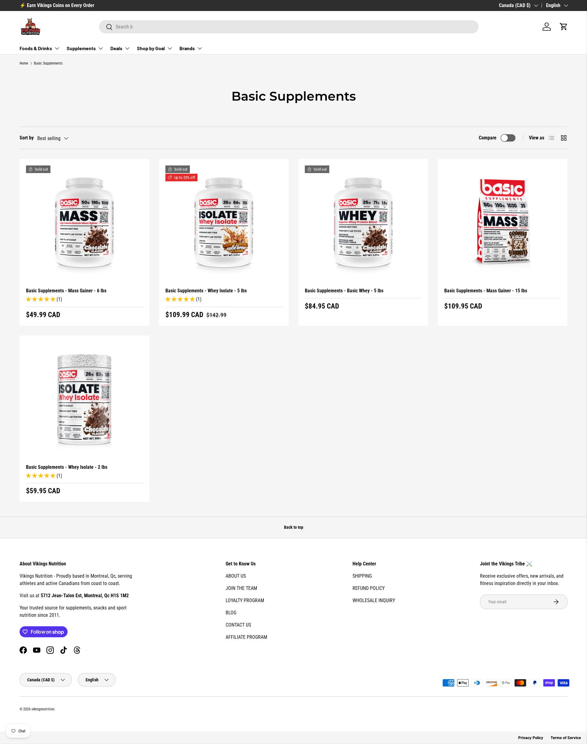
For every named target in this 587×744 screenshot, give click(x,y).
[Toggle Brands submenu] (199, 48)
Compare (488, 138)
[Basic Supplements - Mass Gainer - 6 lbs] (84, 223)
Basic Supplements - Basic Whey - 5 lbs (344, 291)
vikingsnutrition (42, 709)
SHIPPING (362, 576)
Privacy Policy (530, 737)
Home (24, 63)
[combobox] (288, 26)
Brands (187, 48)
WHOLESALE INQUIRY (374, 600)
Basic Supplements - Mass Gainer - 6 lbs (66, 291)
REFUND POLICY (369, 588)
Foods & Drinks (36, 48)
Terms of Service (566, 737)
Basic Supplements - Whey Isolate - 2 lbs (66, 467)
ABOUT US (236, 576)
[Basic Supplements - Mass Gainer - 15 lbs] (502, 223)
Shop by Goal (151, 48)
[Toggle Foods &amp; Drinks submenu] (57, 48)
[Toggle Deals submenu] (127, 48)
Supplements (81, 48)
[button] (563, 26)
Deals (116, 48)
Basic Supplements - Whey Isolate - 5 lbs (206, 291)
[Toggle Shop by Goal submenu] (169, 48)
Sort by (27, 138)
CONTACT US (238, 625)
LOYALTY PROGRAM (245, 600)
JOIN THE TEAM (241, 588)
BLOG (231, 613)
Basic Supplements (48, 63)
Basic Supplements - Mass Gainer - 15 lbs (485, 291)
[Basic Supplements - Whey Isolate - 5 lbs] (223, 223)
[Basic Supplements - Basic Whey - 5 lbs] (363, 223)
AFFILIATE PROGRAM (246, 637)
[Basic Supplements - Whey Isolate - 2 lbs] (84, 400)
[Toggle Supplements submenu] (100, 48)
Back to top (293, 527)
